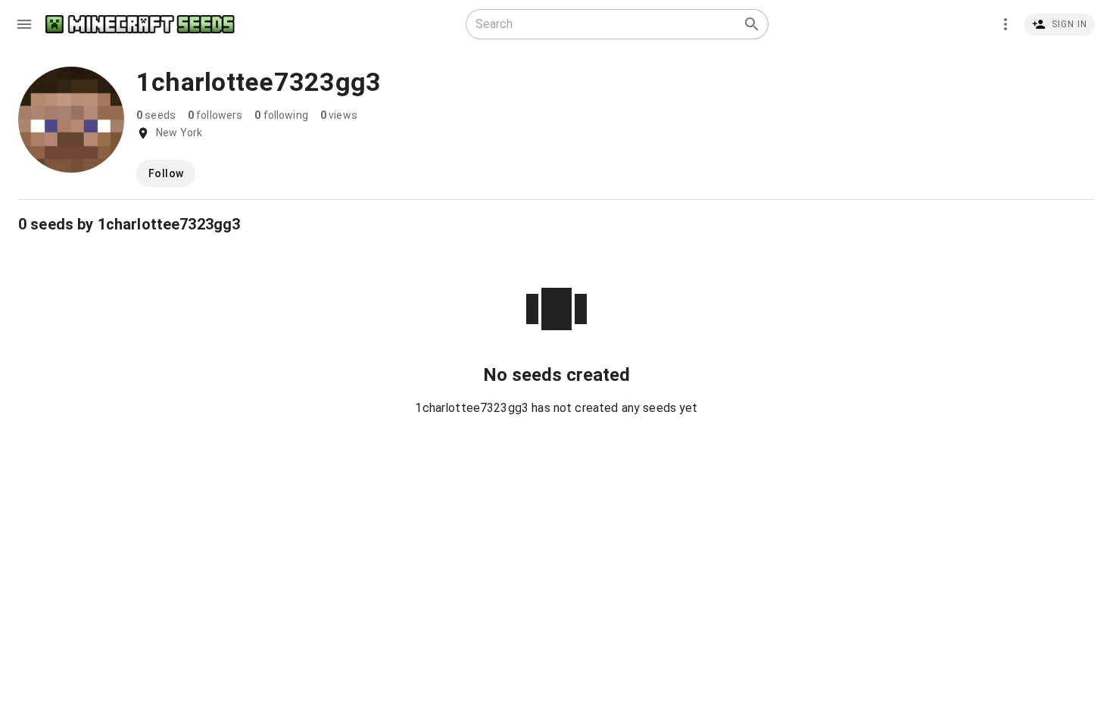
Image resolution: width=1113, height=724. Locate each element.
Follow (165, 173)
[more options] (1005, 24)
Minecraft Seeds (140, 25)
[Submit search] (752, 24)
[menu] (24, 24)
